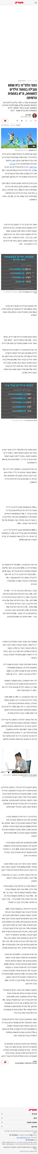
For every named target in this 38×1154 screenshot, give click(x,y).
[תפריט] (36, 3)
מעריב (35, 81)
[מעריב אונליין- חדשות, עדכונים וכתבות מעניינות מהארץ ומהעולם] (19, 2)
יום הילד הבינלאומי (31, 1063)
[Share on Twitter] (26, 120)
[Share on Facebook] (30, 120)
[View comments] (5, 120)
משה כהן (28, 115)
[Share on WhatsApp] (21, 120)
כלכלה (29, 81)
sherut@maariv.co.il (23, 1138)
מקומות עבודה (19, 1063)
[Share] (35, 120)
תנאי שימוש (33, 1151)
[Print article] (17, 120)
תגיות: (35, 1061)
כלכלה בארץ (22, 81)
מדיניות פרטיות (24, 1151)
